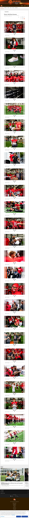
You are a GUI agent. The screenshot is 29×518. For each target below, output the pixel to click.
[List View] (24, 18)
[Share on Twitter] (20, 17)
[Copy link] (24, 17)
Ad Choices (14, 509)
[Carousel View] (21, 18)
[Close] (28, 511)
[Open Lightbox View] (14, 29)
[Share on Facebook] (18, 17)
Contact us (14, 505)
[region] (14, 514)
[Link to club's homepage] (1, 5)
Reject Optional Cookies (24, 516)
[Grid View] (22, 18)
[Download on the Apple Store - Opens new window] (11, 496)
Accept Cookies (18, 516)
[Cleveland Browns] (14, 499)
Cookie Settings (2, 516)
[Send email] (22, 17)
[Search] (26, 5)
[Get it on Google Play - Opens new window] (17, 496)
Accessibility (14, 504)
